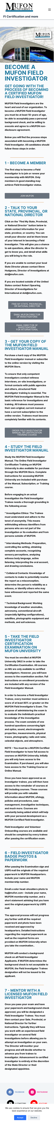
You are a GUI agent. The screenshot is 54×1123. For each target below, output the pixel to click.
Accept (20, 1117)
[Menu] (49, 9)
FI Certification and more (20, 16)
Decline (34, 1117)
